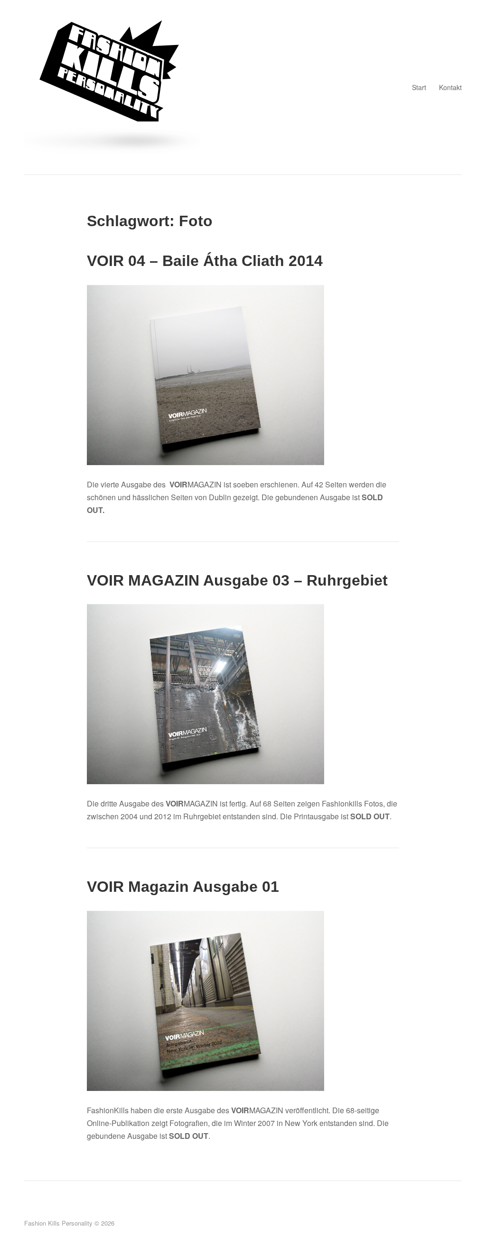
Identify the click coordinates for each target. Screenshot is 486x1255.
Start (419, 87)
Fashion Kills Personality (58, 1223)
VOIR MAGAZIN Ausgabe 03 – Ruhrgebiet (237, 580)
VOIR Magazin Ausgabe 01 (183, 886)
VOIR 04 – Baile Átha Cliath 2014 (205, 260)
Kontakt (450, 87)
